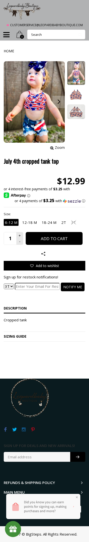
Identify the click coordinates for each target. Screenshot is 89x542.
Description (15, 308)
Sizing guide (15, 336)
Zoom (60, 147)
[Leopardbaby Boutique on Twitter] (14, 429)
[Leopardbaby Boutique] (22, 10)
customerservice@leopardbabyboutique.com (46, 25)
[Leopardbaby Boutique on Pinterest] (33, 429)
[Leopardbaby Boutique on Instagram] (24, 429)
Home (9, 51)
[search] (56, 34)
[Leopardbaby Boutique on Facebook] (5, 429)
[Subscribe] (77, 457)
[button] (44, 200)
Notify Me (72, 287)
